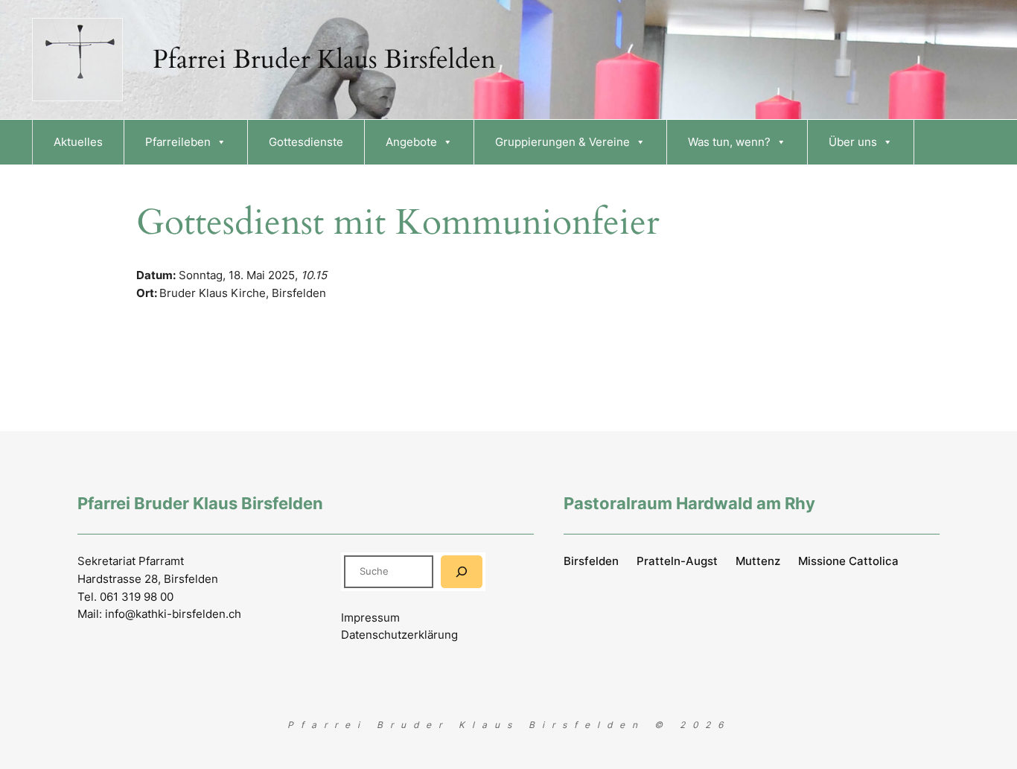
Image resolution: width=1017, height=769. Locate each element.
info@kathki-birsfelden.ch (173, 614)
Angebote (411, 142)
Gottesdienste (306, 142)
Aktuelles (78, 142)
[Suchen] (461, 571)
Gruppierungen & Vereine (562, 142)
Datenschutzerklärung (399, 635)
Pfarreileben (178, 142)
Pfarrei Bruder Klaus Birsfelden (324, 59)
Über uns (853, 142)
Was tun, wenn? (729, 142)
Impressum (370, 617)
